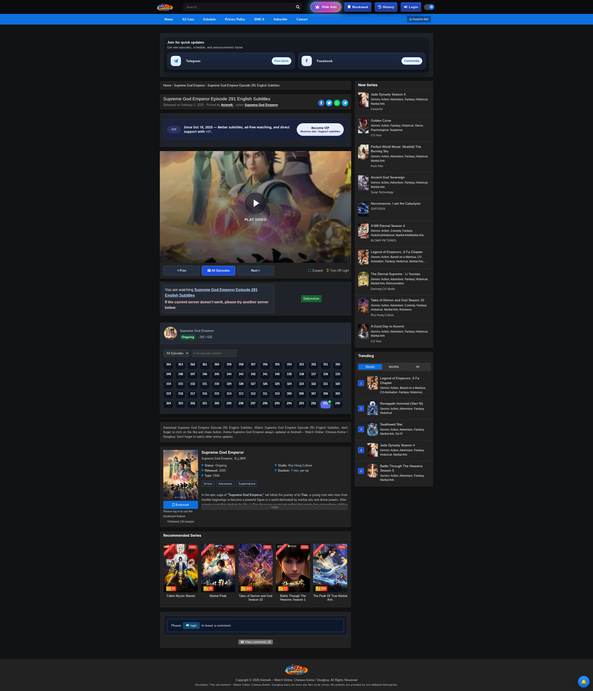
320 (337, 384)
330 (216, 384)
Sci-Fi (399, 433)
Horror (419, 125)
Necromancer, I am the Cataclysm (396, 203)
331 (204, 384)
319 (168, 393)
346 (204, 374)
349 (168, 374)
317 (192, 393)
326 (265, 384)
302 (192, 403)
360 (216, 364)
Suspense (396, 130)
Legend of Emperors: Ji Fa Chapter (397, 252)
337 (313, 374)
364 (168, 364)
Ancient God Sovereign (388, 177)
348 (180, 374)
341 (265, 374)
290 (337, 403)
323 (301, 384)
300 (216, 403)
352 (313, 364)
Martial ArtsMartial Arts (410, 235)
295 (277, 403)
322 (313, 384)
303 (180, 403)
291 (325, 403)
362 (192, 364)
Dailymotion (311, 298)
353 (301, 364)
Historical (422, 99)
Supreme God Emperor (261, 105)
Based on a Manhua (403, 257)
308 (301, 393)
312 (253, 393)
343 (241, 374)
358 (241, 364)
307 (313, 393)
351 (325, 364)
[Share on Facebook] (322, 103)
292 (313, 403)
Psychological (379, 130)
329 (229, 384)
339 (289, 374)
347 (192, 374)
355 (277, 364)
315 (216, 393)
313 (241, 393)
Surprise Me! (420, 19)
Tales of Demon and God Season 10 (397, 300)
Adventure (225, 483)
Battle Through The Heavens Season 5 (401, 468)
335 (337, 374)
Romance (405, 309)
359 (229, 364)
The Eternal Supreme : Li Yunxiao (395, 274)
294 (289, 403)
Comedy (396, 230)
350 (337, 364)
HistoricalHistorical (382, 235)
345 (216, 374)
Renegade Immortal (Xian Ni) (401, 403)
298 (241, 403)
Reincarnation (395, 283)
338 (301, 374)
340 (277, 374)
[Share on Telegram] (345, 103)
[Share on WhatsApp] (338, 103)
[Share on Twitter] (330, 103)
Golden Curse (381, 120)
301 (204, 403)
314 (229, 393)
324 (289, 384)
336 (325, 374)
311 (265, 393)
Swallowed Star (391, 424)
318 (180, 393)
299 (229, 403)
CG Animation (388, 392)
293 (301, 403)
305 (337, 393)
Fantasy (409, 99)
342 (253, 374)
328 (241, 384)
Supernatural (246, 483)
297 (253, 403)
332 (192, 384)
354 (289, 364)
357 (253, 364)
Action (208, 483)
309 (289, 393)
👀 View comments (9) (255, 642)
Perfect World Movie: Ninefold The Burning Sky (396, 149)
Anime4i (227, 105)
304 (168, 403)
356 (265, 364)
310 (277, 393)
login (193, 625)
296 (265, 403)
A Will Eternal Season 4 (388, 226)
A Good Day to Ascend (387, 326)
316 (204, 393)
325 (277, 384)
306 (325, 393)
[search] (297, 7)
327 (253, 384)
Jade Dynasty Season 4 (388, 94)
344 (229, 374)
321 (325, 384)
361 (204, 364)
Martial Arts (378, 103)
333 (180, 384)
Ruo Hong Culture (300, 465)
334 (168, 384)
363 (180, 364)
